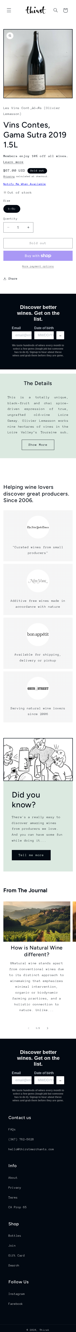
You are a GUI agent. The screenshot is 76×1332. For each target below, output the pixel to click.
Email (16, 328)
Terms (13, 1197)
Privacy (14, 1187)
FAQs (12, 1129)
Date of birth (44, 328)
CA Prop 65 (17, 1207)
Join (12, 1245)
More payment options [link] (38, 266)
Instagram (16, 1294)
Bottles (14, 1235)
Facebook (15, 1303)
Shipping (9, 176)
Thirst (44, 1330)
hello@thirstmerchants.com (31, 1149)
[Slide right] (47, 1028)
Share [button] (13, 278)
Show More (38, 444)
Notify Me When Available (24, 184)
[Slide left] (28, 1028)
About (13, 1177)
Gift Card (16, 1255)
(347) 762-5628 (21, 1139)
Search (13, 1265)
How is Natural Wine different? (37, 950)
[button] (9, 10)
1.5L (14, 210)
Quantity (10, 218)
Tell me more (31, 855)
